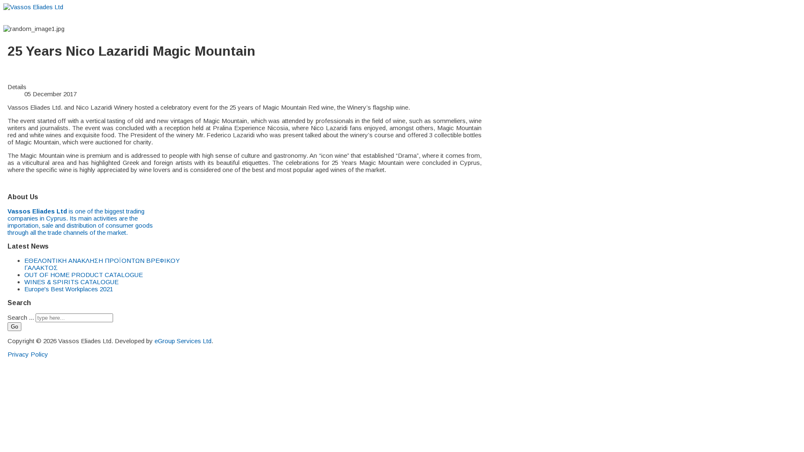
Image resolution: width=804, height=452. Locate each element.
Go (14, 327)
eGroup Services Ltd (183, 340)
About (405, 18)
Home (378, 18)
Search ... (21, 317)
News (556, 18)
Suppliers (436, 18)
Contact (585, 18)
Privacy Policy (28, 354)
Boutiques (473, 18)
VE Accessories (517, 18)
